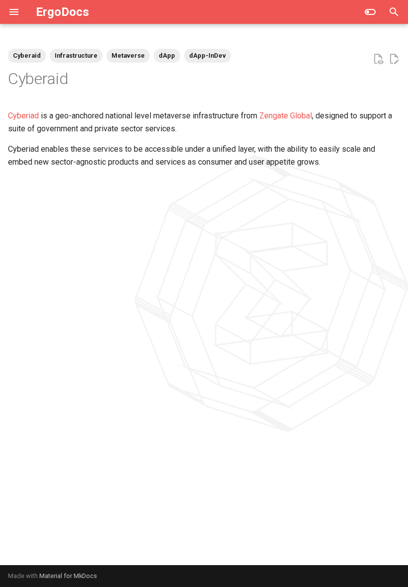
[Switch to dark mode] (370, 12)
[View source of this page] (378, 59)
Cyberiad (23, 115)
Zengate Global (285, 115)
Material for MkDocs (68, 576)
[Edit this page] (394, 59)
